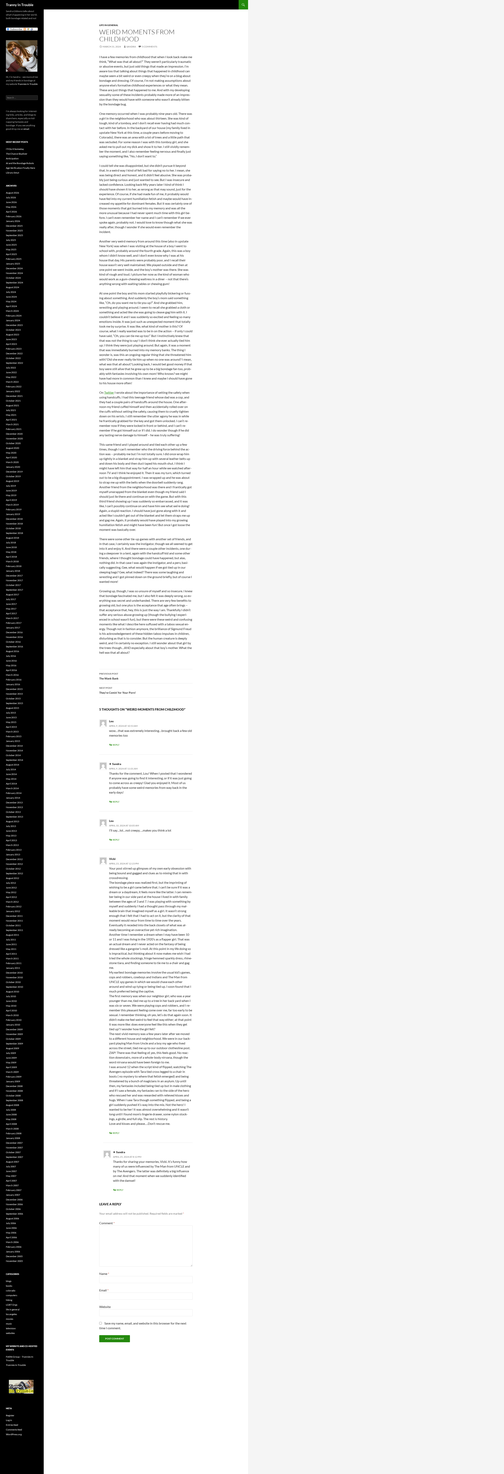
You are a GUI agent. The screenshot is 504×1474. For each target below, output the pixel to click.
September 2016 (14, 646)
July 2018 (11, 542)
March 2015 (12, 731)
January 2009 (13, 1081)
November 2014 (14, 750)
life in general (108, 25)
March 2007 (12, 1185)
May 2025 (11, 249)
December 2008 (14, 1086)
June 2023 (11, 339)
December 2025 (14, 225)
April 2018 (11, 556)
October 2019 (13, 476)
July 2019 (11, 485)
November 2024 (14, 273)
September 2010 (14, 986)
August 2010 (12, 991)
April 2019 (11, 499)
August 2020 (12, 447)
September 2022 (14, 362)
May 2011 (11, 949)
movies (9, 1318)
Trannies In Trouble (28, 84)
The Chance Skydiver (16, 153)
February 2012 (13, 906)
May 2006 (11, 1232)
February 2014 (13, 793)
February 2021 (13, 429)
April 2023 (11, 344)
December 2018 (14, 518)
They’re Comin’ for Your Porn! (117, 690)
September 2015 (14, 703)
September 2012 (14, 873)
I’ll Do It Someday (15, 149)
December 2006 (14, 1199)
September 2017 (14, 589)
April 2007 (11, 1180)
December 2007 (14, 1142)
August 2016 (12, 651)
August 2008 (12, 1105)
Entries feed (12, 1424)
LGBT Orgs (11, 1304)
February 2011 (13, 963)
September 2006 (14, 1213)
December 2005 (14, 1256)
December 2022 (14, 353)
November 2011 (14, 920)
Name (104, 1273)
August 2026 (12, 192)
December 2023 (14, 325)
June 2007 (11, 1171)
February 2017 (13, 622)
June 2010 (11, 1001)
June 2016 (11, 660)
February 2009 (13, 1076)
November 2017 (14, 580)
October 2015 (13, 698)
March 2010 (12, 1015)
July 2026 (11, 197)
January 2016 (13, 684)
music (9, 1323)
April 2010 (11, 1010)
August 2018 (12, 537)
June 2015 (11, 717)
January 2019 (13, 514)
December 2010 (14, 972)
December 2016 (14, 632)
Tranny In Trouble (19, 5)
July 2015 (11, 712)
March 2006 (12, 1242)
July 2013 (11, 826)
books (9, 1285)
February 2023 (13, 348)
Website (105, 1307)
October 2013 (13, 811)
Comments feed (14, 1429)
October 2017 (13, 585)
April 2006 (11, 1237)
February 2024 (13, 315)
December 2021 (14, 395)
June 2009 (11, 1057)
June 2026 (11, 202)
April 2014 (11, 783)
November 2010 (14, 977)
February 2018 (13, 566)
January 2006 (13, 1251)
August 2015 (12, 707)
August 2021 (12, 405)
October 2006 (13, 1209)
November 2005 (14, 1261)
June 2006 (11, 1227)
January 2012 (13, 911)
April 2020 (11, 457)
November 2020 (14, 438)
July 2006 (11, 1223)
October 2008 (13, 1095)
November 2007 (14, 1147)
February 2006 (13, 1246)
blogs (8, 1281)
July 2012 (11, 882)
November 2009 (14, 1034)
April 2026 (11, 211)
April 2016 (11, 670)
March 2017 (12, 618)
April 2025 (11, 254)
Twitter (109, 392)
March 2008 (12, 1128)
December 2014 (14, 745)
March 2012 (12, 901)
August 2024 (12, 287)
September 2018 (14, 533)
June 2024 (11, 296)
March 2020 (12, 462)
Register (10, 1415)
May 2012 (11, 892)
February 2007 (13, 1190)
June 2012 (11, 887)
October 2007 (13, 1152)
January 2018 (13, 570)
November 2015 (14, 693)
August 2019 (12, 481)
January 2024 (13, 320)
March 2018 (12, 561)
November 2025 (14, 230)
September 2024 (14, 282)
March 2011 (12, 958)
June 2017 (11, 603)
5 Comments (149, 46)
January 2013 (13, 854)
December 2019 (14, 471)
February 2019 (13, 509)
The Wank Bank (109, 676)
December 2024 (14, 268)
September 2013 (14, 816)
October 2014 (13, 755)
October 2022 (13, 358)
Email (103, 1290)
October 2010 (13, 982)
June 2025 (11, 244)
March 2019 (12, 504)
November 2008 (14, 1090)
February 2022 (13, 386)
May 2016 (11, 665)
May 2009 (11, 1062)
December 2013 (14, 802)
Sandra (131, 46)
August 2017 (12, 594)
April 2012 (11, 897)
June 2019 (11, 490)
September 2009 (14, 1043)
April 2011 (11, 953)
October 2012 (13, 868)
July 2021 (11, 410)
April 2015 (11, 726)
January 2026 (13, 221)
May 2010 (11, 1005)
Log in (9, 1420)
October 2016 (13, 641)
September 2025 (14, 235)
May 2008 (11, 1119)
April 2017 (11, 613)
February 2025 (13, 258)
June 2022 (11, 372)
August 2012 (12, 878)
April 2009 (11, 1067)
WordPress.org (14, 1434)
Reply (116, 744)
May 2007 (11, 1175)
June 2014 (11, 774)
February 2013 (13, 849)
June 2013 (11, 830)
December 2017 (14, 575)
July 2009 (11, 1053)
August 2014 (12, 764)
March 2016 (12, 674)
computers (11, 1295)
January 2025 (13, 263)
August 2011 (12, 934)
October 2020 (13, 443)
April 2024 (11, 306)
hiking (9, 1300)
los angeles (11, 1314)
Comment (107, 1223)
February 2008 (13, 1133)
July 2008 (11, 1109)
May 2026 (11, 206)
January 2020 (13, 466)
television (11, 1328)
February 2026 (13, 216)
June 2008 (11, 1114)
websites (10, 1333)
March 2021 (12, 424)
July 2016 (11, 655)
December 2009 (14, 1029)
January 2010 (13, 1024)
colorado (10, 1290)
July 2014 (11, 769)
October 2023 (13, 329)
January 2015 (13, 741)
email (26, 128)
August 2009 (12, 1048)
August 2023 (12, 334)
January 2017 (13, 627)
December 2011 (14, 915)
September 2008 (14, 1100)
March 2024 (12, 310)
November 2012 (14, 863)
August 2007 (12, 1161)
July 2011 (11, 939)
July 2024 (11, 292)
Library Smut (12, 172)
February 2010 (13, 1019)
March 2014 (12, 788)
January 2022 (13, 391)
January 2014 (13, 797)
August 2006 (12, 1218)
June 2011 (11, 944)
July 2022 (11, 367)
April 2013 (11, 840)
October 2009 (13, 1038)
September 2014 (14, 759)
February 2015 (13, 736)
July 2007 (11, 1166)
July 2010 (11, 996)
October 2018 (13, 528)
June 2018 (11, 547)
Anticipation (12, 158)
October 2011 (13, 925)
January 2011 (13, 967)
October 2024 (13, 277)
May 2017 (11, 608)
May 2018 (11, 551)
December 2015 (14, 689)
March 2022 (12, 381)
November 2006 (14, 1204)
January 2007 (13, 1194)
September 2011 (14, 930)
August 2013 (12, 821)
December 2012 (14, 859)
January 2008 (13, 1138)
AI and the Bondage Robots (20, 163)
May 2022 (11, 377)
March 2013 (12, 845)
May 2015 (11, 722)
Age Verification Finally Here (20, 167)
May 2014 (11, 778)
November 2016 (14, 637)
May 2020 (11, 452)
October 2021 (13, 400)
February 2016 (13, 679)
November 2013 (14, 807)
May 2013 (11, 835)
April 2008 (11, 1123)
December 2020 (14, 433)
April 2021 (11, 419)
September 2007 (14, 1157)
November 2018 (14, 523)
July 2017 (11, 599)
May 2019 (11, 495)
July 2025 (11, 240)
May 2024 (11, 301)
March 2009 (12, 1071)
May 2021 (11, 414)
